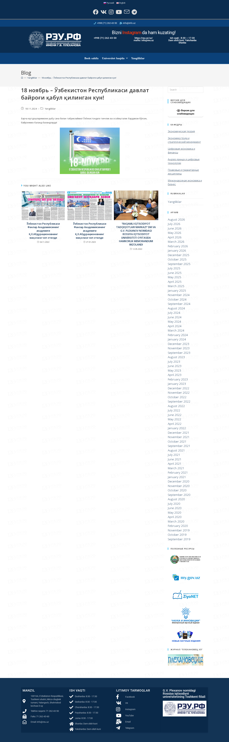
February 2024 (178, 335)
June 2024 (174, 317)
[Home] (22, 77)
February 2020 (178, 526)
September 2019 (179, 539)
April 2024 (174, 326)
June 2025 (174, 273)
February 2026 (178, 246)
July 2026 (174, 224)
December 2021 (178, 433)
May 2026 (174, 233)
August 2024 (176, 308)
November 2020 (179, 486)
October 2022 (177, 397)
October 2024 (177, 299)
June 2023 (174, 366)
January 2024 (177, 339)
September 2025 (179, 264)
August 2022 (176, 406)
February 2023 (178, 379)
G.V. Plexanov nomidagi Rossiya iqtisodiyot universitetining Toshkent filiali (184, 694)
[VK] (103, 12)
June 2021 (174, 459)
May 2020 (174, 513)
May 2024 (174, 322)
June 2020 (174, 508)
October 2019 (177, 535)
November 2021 (179, 437)
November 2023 (179, 348)
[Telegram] (134, 12)
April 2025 (174, 282)
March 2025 (176, 286)
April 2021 (174, 464)
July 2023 (174, 362)
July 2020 (174, 504)
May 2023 (174, 370)
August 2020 (176, 499)
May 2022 (174, 419)
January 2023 (177, 384)
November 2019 (179, 530)
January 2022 (177, 428)
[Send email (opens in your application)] (126, 12)
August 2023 (176, 357)
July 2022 (174, 410)
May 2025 (174, 277)
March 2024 (176, 330)
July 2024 (174, 313)
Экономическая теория (181, 131)
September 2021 (179, 446)
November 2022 (179, 393)
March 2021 (176, 468)
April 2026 (174, 237)
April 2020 (174, 517)
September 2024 (179, 304)
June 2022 (174, 415)
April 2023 (174, 375)
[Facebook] (95, 12)
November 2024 (179, 295)
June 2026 (174, 228)
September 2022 (179, 401)
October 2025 (177, 259)
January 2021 (177, 477)
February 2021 (178, 472)
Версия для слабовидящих (186, 112)
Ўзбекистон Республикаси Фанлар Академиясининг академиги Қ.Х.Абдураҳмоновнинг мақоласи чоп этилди (43, 230)
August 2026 (176, 219)
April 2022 (174, 424)
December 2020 (178, 481)
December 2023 (178, 344)
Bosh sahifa (91, 58)
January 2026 (177, 250)
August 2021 (176, 450)
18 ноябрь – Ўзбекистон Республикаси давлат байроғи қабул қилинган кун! (78, 77)
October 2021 (177, 441)
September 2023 (179, 353)
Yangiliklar (138, 58)
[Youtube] (118, 12)
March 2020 (176, 521)
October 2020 (177, 490)
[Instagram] (110, 12)
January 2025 (177, 291)
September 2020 (179, 495)
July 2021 (174, 455)
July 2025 (174, 268)
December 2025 (178, 255)
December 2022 (178, 388)
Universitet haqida (113, 58)
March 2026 (176, 242)
